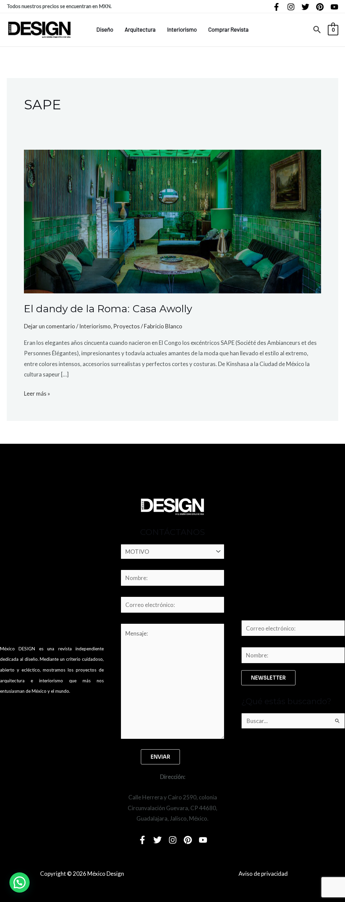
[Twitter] (305, 7)
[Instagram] (291, 7)
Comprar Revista (228, 29)
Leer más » (37, 392)
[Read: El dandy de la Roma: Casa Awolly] (172, 220)
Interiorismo (182, 29)
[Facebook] (276, 7)
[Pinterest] (320, 7)
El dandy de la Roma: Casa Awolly (108, 308)
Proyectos (126, 326)
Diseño (104, 29)
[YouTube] (334, 7)
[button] (317, 29)
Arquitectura (140, 29)
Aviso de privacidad (263, 873)
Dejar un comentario (49, 326)
